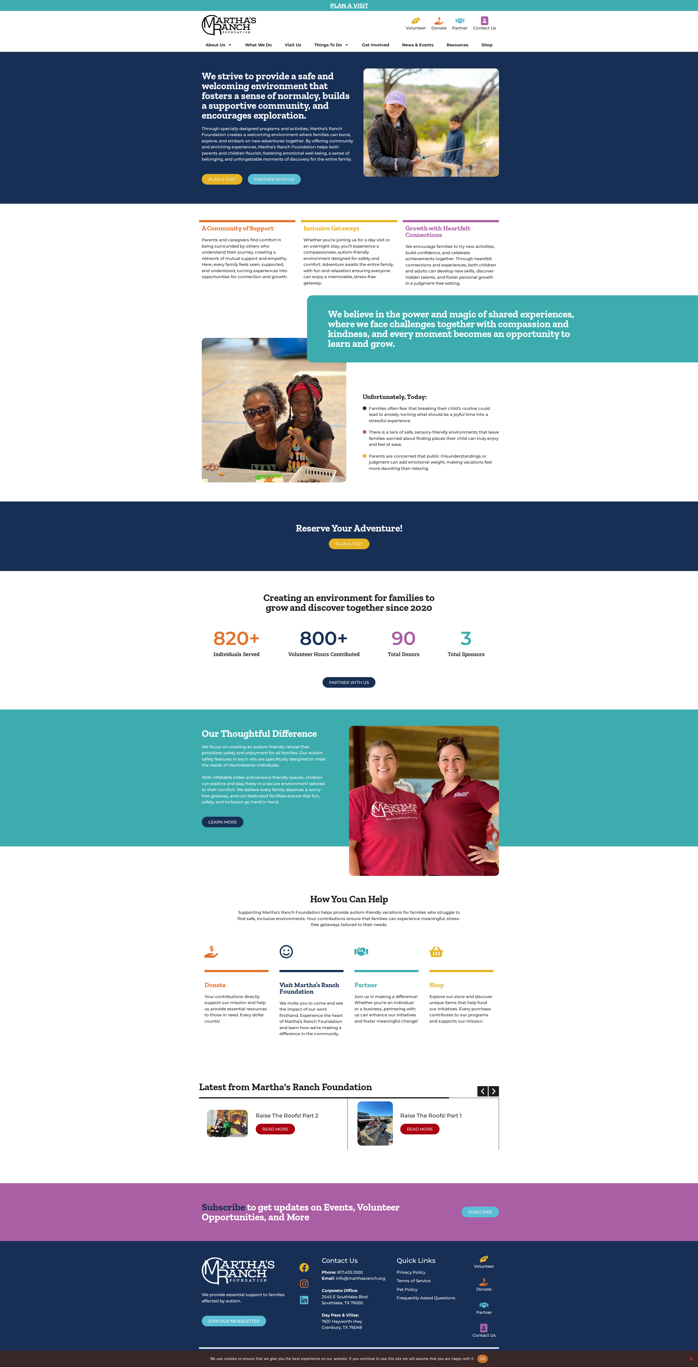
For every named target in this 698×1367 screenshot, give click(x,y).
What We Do (258, 44)
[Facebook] (304, 1267)
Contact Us (484, 28)
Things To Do (328, 44)
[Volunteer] (415, 20)
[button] (482, 1091)
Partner (460, 28)
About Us (215, 44)
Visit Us (293, 44)
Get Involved (375, 44)
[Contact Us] (484, 20)
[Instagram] (304, 1283)
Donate (439, 28)
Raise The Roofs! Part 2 (287, 1115)
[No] (691, 1359)
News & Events (418, 44)
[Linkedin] (304, 1300)
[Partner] (460, 20)
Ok (482, 1358)
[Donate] (439, 20)
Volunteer (416, 28)
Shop (487, 44)
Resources (457, 44)
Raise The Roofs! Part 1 (431, 1115)
